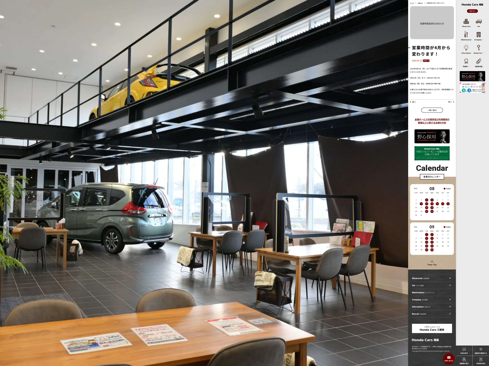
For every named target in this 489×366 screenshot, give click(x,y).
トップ (412, 3)
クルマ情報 (418, 285)
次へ (450, 102)
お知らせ (420, 3)
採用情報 (419, 314)
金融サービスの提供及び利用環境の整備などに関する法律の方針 (432, 121)
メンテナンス (423, 292)
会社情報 (420, 299)
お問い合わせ (448, 361)
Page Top (432, 265)
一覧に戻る (432, 110)
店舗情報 (420, 278)
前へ (414, 102)
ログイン (472, 11)
